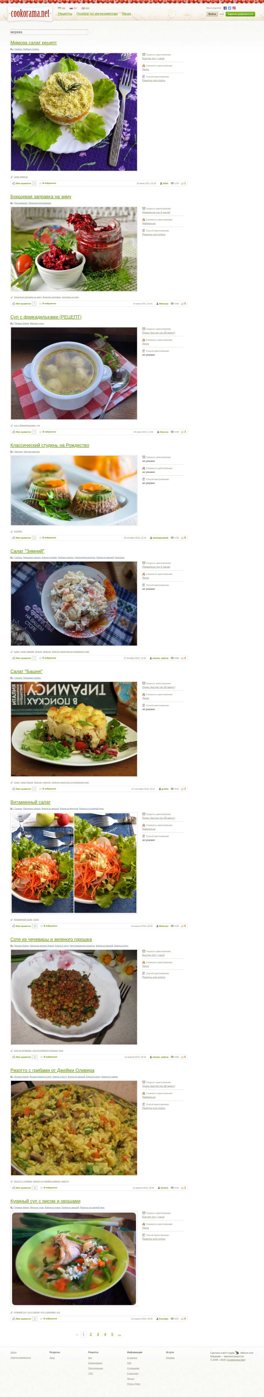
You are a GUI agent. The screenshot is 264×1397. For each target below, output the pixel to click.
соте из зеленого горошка (45, 1050)
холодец (18, 531)
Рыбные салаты (31, 49)
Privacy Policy (134, 1384)
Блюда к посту (62, 946)
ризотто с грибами (23, 1181)
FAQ (129, 1363)
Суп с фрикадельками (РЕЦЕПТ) (46, 316)
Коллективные (95, 1363)
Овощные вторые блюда (42, 946)
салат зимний (27, 651)
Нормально (148, 223)
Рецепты (65, 14)
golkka (165, 789)
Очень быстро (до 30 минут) (158, 332)
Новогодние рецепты (85, 557)
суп (38, 425)
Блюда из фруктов (69, 808)
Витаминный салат (30, 801)
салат (16, 651)
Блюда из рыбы (49, 557)
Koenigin (163, 1319)
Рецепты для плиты (153, 80)
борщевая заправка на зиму (27, 297)
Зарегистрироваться (240, 14)
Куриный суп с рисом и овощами (45, 1200)
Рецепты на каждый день (91, 808)
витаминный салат (23, 919)
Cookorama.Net (236, 1360)
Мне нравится (23, 183)
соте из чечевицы (22, 1050)
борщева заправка (52, 297)
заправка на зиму (70, 297)
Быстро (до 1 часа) (153, 58)
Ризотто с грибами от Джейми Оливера (52, 1069)
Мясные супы (37, 323)
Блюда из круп (121, 946)
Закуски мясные (32, 451)
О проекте (132, 1358)
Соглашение (133, 1368)
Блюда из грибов (109, 1077)
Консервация (20, 203)
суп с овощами (48, 1312)
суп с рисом (33, 1312)
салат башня (26, 782)
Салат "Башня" (26, 671)
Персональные (95, 1368)
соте (61, 1050)
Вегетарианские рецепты (82, 946)
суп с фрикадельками (24, 425)
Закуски (18, 451)
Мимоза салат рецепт (33, 42)
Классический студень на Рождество (49, 444)
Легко (145, 69)
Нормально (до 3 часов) (156, 212)
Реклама (170, 1358)
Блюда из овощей (105, 557)
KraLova (164, 432)
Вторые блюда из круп (41, 1077)
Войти (212, 14)
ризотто (65, 1181)
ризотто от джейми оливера (46, 1181)
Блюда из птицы (52, 1207)
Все (90, 1358)
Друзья (130, 1378)
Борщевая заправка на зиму (40, 196)
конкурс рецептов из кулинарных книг (70, 651)
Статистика (132, 1373)
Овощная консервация (39, 203)
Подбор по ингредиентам (97, 14)
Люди (126, 14)
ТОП (90, 1373)
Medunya (163, 304)
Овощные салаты (32, 557)
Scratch (164, 1188)
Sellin (165, 183)
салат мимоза (21, 177)
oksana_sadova (160, 658)
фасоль (38, 782)
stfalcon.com (246, 1353)
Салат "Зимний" (27, 550)
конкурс (47, 651)
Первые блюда (21, 323)
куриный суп (20, 1312)
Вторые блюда (21, 946)
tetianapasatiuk (160, 538)
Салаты (18, 49)
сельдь (38, 651)
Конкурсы (119, 557)
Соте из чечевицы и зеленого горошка (51, 939)
